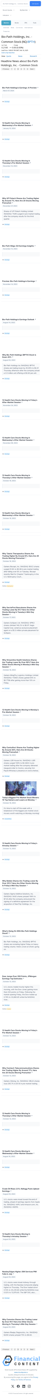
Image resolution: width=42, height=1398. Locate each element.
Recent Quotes (7, 10)
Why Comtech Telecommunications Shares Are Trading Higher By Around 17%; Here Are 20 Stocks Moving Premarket (20, 1070)
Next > (32, 69)
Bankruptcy (10, 586)
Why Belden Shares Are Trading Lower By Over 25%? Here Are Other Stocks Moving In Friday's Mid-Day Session (20, 883)
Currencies (19, 27)
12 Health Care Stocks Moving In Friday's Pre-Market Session (19, 1031)
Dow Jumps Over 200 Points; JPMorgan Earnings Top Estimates (19, 977)
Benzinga (7, 101)
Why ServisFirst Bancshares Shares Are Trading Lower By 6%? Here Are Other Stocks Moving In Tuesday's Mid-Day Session (19, 611)
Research (33, 56)
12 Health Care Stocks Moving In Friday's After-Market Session (19, 401)
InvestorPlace (8, 818)
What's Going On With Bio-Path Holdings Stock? (19, 932)
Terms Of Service (25, 1380)
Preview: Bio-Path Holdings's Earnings (19, 281)
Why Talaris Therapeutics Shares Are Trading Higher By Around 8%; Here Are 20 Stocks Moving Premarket (20, 555)
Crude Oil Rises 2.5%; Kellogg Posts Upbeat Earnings (20, 1190)
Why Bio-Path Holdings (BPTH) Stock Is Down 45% (19, 356)
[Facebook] (18, 1386)
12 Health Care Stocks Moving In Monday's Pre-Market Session (20, 711)
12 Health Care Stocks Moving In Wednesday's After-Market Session (18, 439)
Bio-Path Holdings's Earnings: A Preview (20, 88)
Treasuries (6, 31)
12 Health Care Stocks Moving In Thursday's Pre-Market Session (16, 162)
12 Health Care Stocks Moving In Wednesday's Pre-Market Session (17, 124)
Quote (8, 56)
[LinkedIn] (23, 1386)
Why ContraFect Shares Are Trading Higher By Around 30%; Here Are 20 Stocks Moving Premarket (20, 749)
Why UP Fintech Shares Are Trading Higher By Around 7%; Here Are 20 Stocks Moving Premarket (20, 200)
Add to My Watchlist (7, 53)
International (28, 27)
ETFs (26, 23)
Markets (6, 23)
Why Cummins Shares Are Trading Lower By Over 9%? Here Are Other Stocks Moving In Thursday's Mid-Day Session (19, 1321)
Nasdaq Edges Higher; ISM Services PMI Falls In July (19, 1272)
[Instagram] (29, 1386)
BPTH (31, 42)
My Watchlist (24, 10)
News (12, 27)
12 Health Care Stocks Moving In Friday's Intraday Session (19, 844)
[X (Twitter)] (12, 1386)
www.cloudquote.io (21, 1372)
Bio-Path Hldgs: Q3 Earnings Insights (19, 246)
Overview (6, 27)
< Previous (5, 69)
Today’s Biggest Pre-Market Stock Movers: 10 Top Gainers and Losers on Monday (20, 798)
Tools (34, 23)
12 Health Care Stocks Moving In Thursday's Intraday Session (16, 1235)
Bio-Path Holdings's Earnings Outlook (19, 319)
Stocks (17, 23)
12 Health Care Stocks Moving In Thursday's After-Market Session (17, 476)
